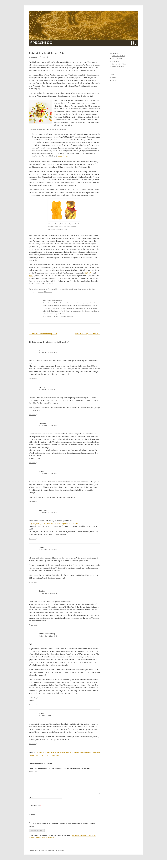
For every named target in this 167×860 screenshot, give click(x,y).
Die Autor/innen (117, 58)
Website (32, 815)
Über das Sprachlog (118, 56)
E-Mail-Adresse (35, 806)
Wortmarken (48, 292)
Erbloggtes (43, 423)
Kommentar (33, 772)
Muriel (41, 350)
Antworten (32, 379)
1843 (90, 273)
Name (31, 797)
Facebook (115, 80)
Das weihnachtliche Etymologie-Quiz (43, 334)
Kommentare (82, 289)
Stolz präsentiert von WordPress (54, 850)
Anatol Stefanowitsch (69, 289)
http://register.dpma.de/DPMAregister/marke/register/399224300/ (54, 523)
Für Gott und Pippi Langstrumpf (87, 334)
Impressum (116, 61)
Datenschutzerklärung (119, 64)
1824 (86, 273)
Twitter (114, 77)
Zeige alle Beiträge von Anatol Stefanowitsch (59, 316)
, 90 (62, 156)
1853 (31, 275)
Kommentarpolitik (118, 67)
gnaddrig (42, 471)
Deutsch (40, 292)
